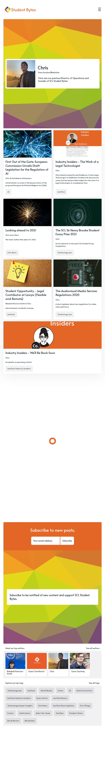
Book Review (13, 720)
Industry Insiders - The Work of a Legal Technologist (77, 164)
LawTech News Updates (63, 705)
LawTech (61, 192)
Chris (7, 178)
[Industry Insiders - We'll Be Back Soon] (52, 347)
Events (11, 713)
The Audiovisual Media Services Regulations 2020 (76, 293)
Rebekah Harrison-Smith (15, 303)
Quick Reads (46, 690)
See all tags (94, 683)
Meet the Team (43, 713)
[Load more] (52, 441)
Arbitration (24, 713)
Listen (60, 690)
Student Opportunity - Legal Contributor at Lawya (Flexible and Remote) (25, 295)
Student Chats (76, 713)
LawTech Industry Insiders (19, 368)
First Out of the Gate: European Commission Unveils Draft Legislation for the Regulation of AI (26, 167)
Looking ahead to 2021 (20, 230)
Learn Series (42, 698)
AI (8, 192)
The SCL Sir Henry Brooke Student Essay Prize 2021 (78, 232)
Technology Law (65, 252)
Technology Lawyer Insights (20, 705)
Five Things (85, 705)
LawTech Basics (60, 698)
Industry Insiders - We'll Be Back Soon (30, 353)
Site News (12, 252)
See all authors (93, 648)
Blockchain (30, 720)
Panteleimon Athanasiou (21, 178)
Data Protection (84, 690)
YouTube (60, 713)
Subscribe (67, 540)
